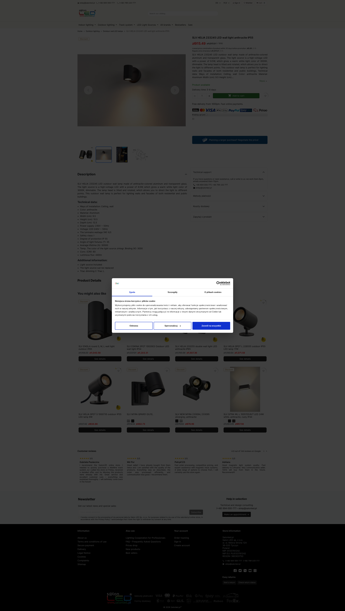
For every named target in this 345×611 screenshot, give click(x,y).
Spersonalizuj (171, 326)
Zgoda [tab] (132, 292)
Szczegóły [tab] (172, 292)
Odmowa (134, 326)
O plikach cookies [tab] (212, 292)
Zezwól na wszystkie (211, 326)
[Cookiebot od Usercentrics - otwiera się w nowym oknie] (218, 283)
